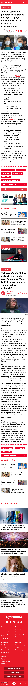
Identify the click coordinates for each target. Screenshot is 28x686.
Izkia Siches (6, 177)
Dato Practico (19, 629)
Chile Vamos (21, 170)
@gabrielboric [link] (12, 119)
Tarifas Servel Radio (5, 662)
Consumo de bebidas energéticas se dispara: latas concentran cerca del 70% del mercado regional (14, 527)
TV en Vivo (14, 672)
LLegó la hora (5, 645)
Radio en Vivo (14, 669)
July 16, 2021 (18, 108)
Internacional (19, 634)
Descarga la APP (14, 676)
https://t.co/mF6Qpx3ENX (12, 143)
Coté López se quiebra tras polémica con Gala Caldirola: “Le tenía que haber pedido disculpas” (18, 222)
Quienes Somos (20, 645)
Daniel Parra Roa (9, 292)
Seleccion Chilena (6, 632)
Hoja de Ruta (5, 652)
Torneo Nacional (6, 638)
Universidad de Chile (6, 635)
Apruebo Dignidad (8, 170)
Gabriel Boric (17, 173)
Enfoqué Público (6, 650)
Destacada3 (20, 448)
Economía (18, 632)
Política (6, 7)
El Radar (3, 647)
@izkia (20, 88)
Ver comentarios (9, 184)
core (10, 30)
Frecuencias (19, 650)
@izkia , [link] (17, 76)
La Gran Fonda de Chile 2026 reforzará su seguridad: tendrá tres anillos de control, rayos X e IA (13, 551)
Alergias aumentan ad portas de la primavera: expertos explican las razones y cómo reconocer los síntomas (13, 577)
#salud (15, 94)
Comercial (4, 659)
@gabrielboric (8, 132)
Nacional (18, 637)
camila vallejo (7, 448)
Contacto (18, 647)
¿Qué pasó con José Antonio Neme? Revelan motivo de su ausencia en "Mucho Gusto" (9, 214)
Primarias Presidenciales (10, 180)
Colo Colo (4, 629)
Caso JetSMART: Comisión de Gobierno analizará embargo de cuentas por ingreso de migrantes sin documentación (13, 603)
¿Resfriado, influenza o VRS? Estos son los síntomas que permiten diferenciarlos (17, 239)
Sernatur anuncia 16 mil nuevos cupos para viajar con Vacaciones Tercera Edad (8, 231)
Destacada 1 (6, 173)
